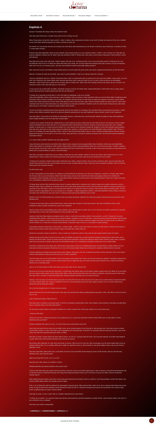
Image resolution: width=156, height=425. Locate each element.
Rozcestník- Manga (84, 15)
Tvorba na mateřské (100, 15)
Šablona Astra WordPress (87, 421)
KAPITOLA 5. (62, 411)
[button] (43, 15)
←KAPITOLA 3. (35, 411)
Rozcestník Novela (68, 15)
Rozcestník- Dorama (52, 15)
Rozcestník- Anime (36, 15)
